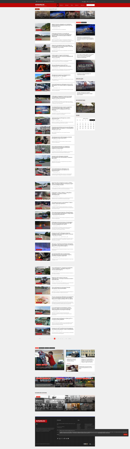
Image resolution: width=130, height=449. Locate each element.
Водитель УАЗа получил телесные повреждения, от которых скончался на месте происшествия (62, 278)
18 (80, 126)
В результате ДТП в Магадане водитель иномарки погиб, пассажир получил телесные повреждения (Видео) (62, 234)
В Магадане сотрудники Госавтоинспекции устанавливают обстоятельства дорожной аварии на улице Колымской (62, 97)
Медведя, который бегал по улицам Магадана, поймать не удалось (87, 15)
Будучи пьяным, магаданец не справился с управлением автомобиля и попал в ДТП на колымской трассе (62, 25)
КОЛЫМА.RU (39, 5)
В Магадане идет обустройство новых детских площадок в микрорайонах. (84, 385)
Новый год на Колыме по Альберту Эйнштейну (87, 397)
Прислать (82, 5)
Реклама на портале (79, 428)
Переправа (68, 363)
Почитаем (38, 396)
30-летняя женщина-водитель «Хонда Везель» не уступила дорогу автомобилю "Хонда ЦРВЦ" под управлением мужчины (62, 213)
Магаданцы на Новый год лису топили (71, 398)
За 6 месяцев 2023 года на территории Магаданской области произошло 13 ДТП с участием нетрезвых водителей (62, 254)
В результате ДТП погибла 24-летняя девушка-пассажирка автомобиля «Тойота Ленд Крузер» (63, 329)
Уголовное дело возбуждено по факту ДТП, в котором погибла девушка (62, 319)
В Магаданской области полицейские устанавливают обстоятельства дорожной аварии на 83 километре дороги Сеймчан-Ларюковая (61, 35)
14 (60, 338)
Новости (61, 5)
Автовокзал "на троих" (41, 405)
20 (85, 126)
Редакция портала (78, 425)
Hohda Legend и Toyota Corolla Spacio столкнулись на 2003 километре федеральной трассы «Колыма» (62, 56)
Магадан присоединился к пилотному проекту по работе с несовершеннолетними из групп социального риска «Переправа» (64, 384)
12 (56, 338)
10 (52, 338)
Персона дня (79, 78)
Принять (125, 434)
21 (88, 126)
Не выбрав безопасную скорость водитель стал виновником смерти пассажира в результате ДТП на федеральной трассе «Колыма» (62, 108)
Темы (72, 5)
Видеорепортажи (63, 236)
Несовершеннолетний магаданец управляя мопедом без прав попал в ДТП (62, 138)
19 (82, 126)
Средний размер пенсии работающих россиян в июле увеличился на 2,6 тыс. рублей (85, 367)
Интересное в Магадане (89, 424)
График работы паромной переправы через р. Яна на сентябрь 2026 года (71, 359)
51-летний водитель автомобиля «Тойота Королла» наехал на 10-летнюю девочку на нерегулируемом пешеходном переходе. (61, 308)
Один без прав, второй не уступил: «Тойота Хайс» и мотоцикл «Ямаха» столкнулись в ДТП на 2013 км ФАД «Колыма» (62, 183)
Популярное (78, 22)
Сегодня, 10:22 (38, 364)
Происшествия (55, 38)
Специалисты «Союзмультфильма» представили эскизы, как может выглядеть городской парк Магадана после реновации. (85, 108)
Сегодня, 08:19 (69, 356)
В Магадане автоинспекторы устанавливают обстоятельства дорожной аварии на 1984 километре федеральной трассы (62, 223)
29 (90, 128)
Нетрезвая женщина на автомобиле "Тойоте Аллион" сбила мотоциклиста (62, 203)
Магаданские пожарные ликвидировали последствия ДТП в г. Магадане (61, 75)
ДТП (59, 38)
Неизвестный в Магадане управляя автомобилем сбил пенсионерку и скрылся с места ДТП (62, 157)
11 (80, 124)
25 (80, 128)
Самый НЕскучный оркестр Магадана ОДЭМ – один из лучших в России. (71, 409)
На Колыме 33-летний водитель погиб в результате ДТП (61, 118)
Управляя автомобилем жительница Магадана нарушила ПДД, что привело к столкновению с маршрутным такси (63, 128)
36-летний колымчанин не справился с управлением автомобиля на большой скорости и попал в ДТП (61, 147)
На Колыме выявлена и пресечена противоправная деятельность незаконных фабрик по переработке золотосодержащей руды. (72, 14)
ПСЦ (46, 364)
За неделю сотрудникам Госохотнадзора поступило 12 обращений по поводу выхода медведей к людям (42, 14)
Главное (53, 120)
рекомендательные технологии (104, 432)
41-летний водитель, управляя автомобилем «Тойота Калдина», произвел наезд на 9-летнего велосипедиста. (62, 268)
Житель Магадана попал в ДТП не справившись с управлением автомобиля (61, 66)
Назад (40, 338)
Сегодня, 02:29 (83, 356)
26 (66, 338)
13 (58, 338)
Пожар (62, 77)
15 (62, 338)
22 (90, 126)
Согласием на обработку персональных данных (81, 432)
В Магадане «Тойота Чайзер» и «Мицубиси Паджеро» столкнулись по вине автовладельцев (61, 193)
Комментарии (84, 22)
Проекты (76, 5)
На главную (79, 424)
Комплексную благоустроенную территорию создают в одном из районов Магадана (44, 385)
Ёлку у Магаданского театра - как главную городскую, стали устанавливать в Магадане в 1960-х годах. (72, 401)
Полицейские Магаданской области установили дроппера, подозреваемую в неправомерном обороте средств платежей (57, 14)
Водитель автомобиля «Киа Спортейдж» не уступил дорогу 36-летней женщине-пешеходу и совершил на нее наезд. (62, 46)
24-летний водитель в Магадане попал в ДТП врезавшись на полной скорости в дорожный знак (62, 85)
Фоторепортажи (80, 100)
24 (77, 128)
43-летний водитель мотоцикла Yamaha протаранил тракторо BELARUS (61, 288)
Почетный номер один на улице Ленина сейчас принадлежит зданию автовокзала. (49, 408)
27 (85, 128)
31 (77, 129)
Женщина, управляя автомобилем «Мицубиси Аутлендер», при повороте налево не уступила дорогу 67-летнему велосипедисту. (62, 244)
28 (88, 128)
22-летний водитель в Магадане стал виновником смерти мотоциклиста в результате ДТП (60, 169)
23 (93, 126)
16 (93, 124)
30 (93, 128)
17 (77, 126)
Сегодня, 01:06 (69, 370)
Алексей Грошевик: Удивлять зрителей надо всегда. (71, 407)
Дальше (70, 338)
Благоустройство (45, 378)
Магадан (66, 5)
